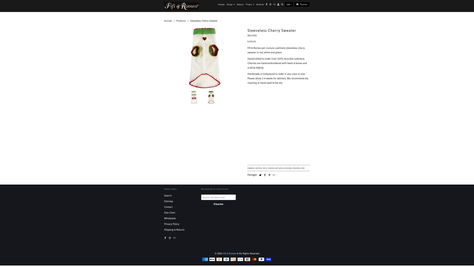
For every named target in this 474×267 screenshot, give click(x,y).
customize (271, 168)
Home (221, 4)
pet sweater (288, 168)
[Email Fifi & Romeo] (174, 238)
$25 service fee (258, 117)
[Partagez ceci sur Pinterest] (269, 175)
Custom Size (289, 104)
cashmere (258, 168)
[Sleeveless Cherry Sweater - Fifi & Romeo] (204, 58)
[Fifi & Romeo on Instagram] (170, 238)
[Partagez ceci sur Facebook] (265, 175)
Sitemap (168, 201)
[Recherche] (282, 5)
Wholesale (170, 218)
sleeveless (296, 168)
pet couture (279, 168)
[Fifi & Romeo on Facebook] (165, 238)
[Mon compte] (278, 5)
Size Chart (169, 212)
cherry (265, 168)
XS (250, 104)
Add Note (252, 132)
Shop (231, 4)
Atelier (260, 4)
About (240, 4)
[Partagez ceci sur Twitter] (260, 175)
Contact (168, 206)
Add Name (253, 112)
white (303, 168)
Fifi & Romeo (229, 253)
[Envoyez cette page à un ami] (274, 175)
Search (168, 195)
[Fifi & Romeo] (181, 6)
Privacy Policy (171, 223)
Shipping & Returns (174, 229)
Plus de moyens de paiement (294, 152)
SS (257, 104)
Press (250, 4)
